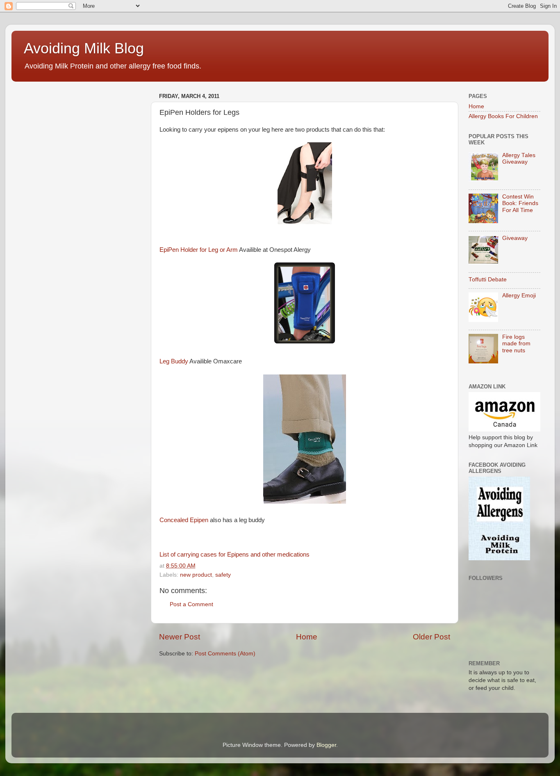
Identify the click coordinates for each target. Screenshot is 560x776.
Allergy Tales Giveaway (518, 158)
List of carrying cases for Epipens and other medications (234, 554)
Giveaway (515, 238)
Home (306, 636)
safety (223, 575)
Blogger (326, 745)
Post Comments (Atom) (225, 653)
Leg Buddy (173, 361)
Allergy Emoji (519, 295)
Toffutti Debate (488, 279)
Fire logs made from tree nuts (516, 343)
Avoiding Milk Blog (84, 48)
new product (196, 575)
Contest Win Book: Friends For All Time (520, 203)
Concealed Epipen (183, 520)
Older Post (431, 636)
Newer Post (179, 636)
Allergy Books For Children (503, 116)
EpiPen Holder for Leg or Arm (198, 249)
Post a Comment (191, 604)
